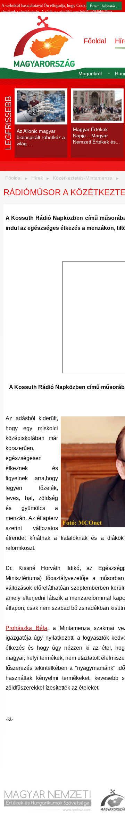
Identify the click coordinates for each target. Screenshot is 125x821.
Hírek (37, 178)
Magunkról (90, 73)
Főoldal (95, 41)
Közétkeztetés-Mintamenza (82, 178)
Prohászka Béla (26, 628)
